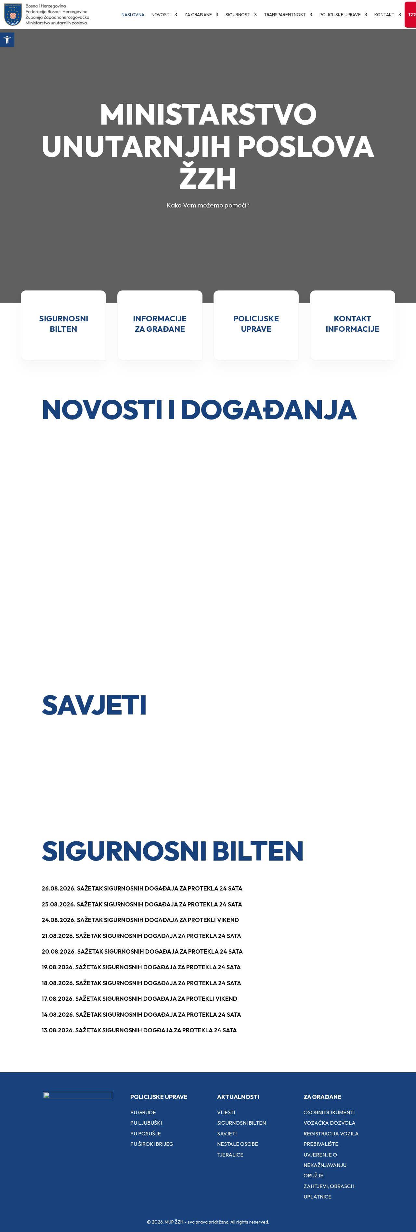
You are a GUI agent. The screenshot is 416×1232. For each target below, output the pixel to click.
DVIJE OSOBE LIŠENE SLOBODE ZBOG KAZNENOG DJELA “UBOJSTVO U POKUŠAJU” (322, 516)
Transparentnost (285, 15)
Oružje (313, 1175)
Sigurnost (238, 15)
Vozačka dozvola (330, 1122)
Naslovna (133, 15)
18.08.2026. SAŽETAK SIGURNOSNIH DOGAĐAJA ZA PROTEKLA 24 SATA (141, 983)
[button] (7, 40)
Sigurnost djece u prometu (84, 768)
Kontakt (384, 15)
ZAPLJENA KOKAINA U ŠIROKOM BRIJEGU (308, 622)
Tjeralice (230, 1154)
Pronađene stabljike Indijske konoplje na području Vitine (88, 546)
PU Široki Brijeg (151, 1144)
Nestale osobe (237, 1144)
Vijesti (226, 1112)
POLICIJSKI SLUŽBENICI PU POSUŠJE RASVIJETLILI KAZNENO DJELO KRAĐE (86, 626)
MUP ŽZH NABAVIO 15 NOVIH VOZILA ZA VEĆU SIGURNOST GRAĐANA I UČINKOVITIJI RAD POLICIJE (205, 641)
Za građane (198, 15)
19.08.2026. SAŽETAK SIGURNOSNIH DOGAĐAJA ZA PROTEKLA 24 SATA (141, 967)
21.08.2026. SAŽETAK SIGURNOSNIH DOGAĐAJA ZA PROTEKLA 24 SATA (141, 936)
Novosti (161, 15)
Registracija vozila (331, 1133)
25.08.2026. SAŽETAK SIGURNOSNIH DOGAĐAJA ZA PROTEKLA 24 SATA (142, 904)
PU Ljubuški (146, 1122)
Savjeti (227, 1133)
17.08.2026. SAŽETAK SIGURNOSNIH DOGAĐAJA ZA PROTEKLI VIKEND (139, 998)
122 (412, 15)
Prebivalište (321, 1144)
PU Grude (143, 1112)
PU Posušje (145, 1133)
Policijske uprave (340, 15)
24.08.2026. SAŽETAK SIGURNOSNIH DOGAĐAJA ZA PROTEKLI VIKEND (140, 920)
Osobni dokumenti (329, 1112)
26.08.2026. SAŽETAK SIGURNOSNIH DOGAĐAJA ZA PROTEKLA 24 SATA (142, 888)
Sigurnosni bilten (241, 1122)
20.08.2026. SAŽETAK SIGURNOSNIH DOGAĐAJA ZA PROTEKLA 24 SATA (142, 951)
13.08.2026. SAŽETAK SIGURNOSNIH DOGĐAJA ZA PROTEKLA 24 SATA (139, 1030)
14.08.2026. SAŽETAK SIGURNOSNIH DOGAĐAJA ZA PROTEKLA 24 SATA (141, 1014)
